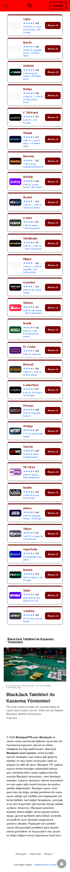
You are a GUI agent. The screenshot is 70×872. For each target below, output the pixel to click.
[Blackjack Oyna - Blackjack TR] (29, 5)
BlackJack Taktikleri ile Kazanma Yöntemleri (28, 687)
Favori (58, 5)
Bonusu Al (53, 25)
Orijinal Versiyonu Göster (45, 865)
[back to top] (61, 863)
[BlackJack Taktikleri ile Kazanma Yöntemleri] (35, 665)
